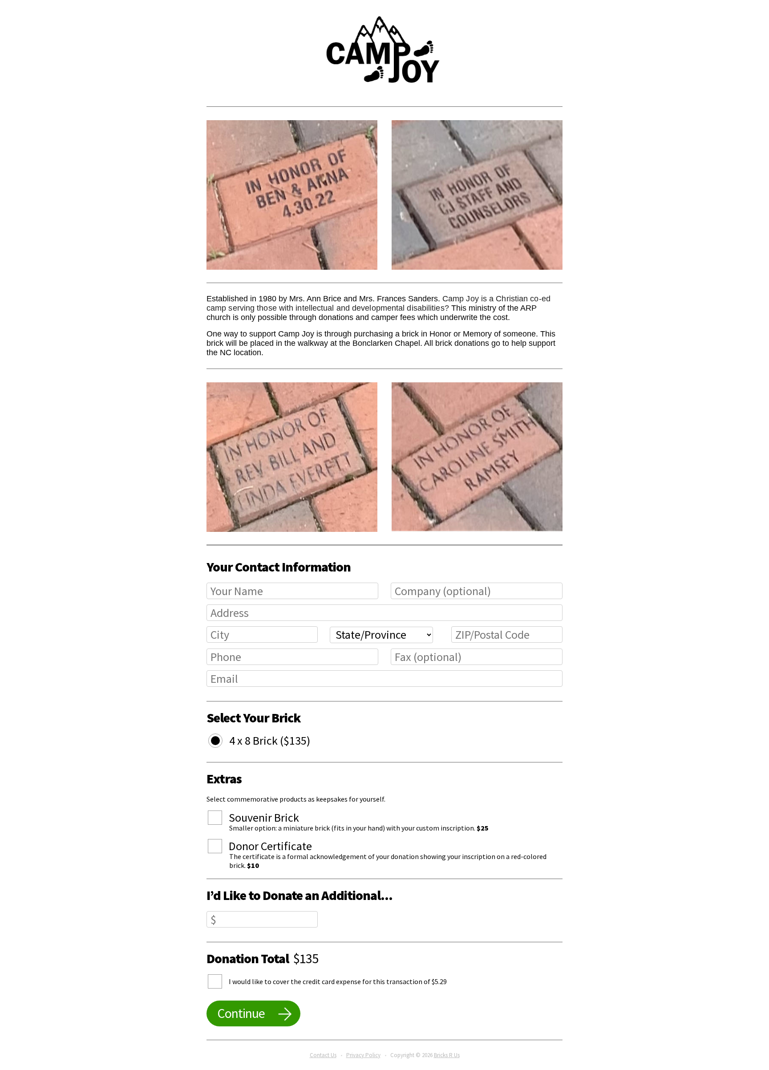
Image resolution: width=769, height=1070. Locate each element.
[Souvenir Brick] (222, 819)
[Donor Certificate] (222, 847)
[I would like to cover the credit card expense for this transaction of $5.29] (222, 981)
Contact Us (323, 1055)
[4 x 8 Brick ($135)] (222, 742)
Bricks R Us (447, 1055)
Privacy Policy (363, 1055)
